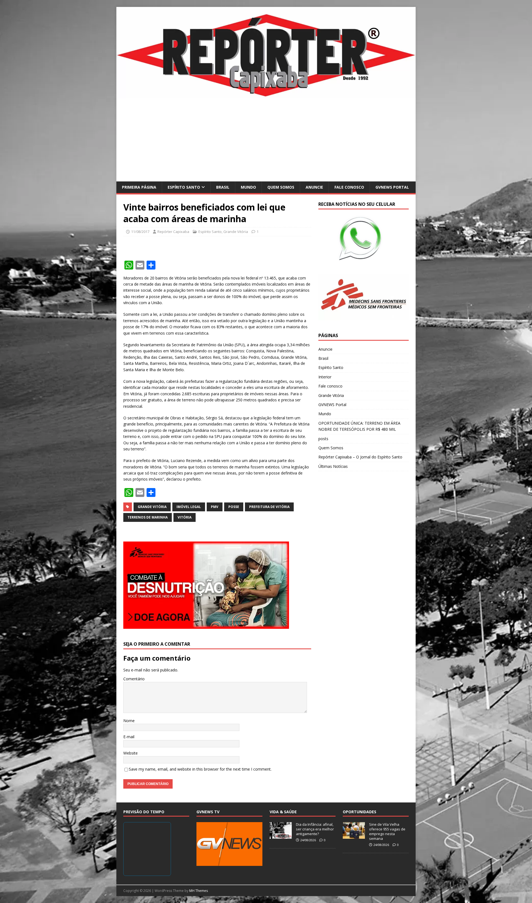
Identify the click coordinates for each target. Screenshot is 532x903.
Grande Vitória (235, 231)
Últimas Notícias (333, 466)
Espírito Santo (184, 187)
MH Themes (198, 890)
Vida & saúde (283, 811)
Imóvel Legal (189, 506)
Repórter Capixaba (173, 231)
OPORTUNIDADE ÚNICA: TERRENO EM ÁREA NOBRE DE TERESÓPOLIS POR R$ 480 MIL (359, 426)
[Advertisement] (266, 140)
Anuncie (314, 187)
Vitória (184, 517)
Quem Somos (280, 187)
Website (130, 753)
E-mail (128, 736)
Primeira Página (139, 187)
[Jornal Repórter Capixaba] (266, 95)
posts (323, 438)
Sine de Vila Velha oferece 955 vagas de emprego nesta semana (387, 831)
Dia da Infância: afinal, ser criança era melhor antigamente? (315, 829)
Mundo (248, 187)
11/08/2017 (140, 231)
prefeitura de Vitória (269, 506)
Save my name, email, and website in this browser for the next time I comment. (200, 769)
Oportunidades (359, 811)
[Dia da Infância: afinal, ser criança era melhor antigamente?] (281, 835)
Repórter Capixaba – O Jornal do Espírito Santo (360, 457)
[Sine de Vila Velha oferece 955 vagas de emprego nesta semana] (354, 835)
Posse (233, 506)
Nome (129, 720)
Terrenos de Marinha (147, 517)
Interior (324, 376)
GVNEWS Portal (392, 187)
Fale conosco (349, 187)
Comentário (134, 678)
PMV (214, 506)
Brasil (222, 187)
